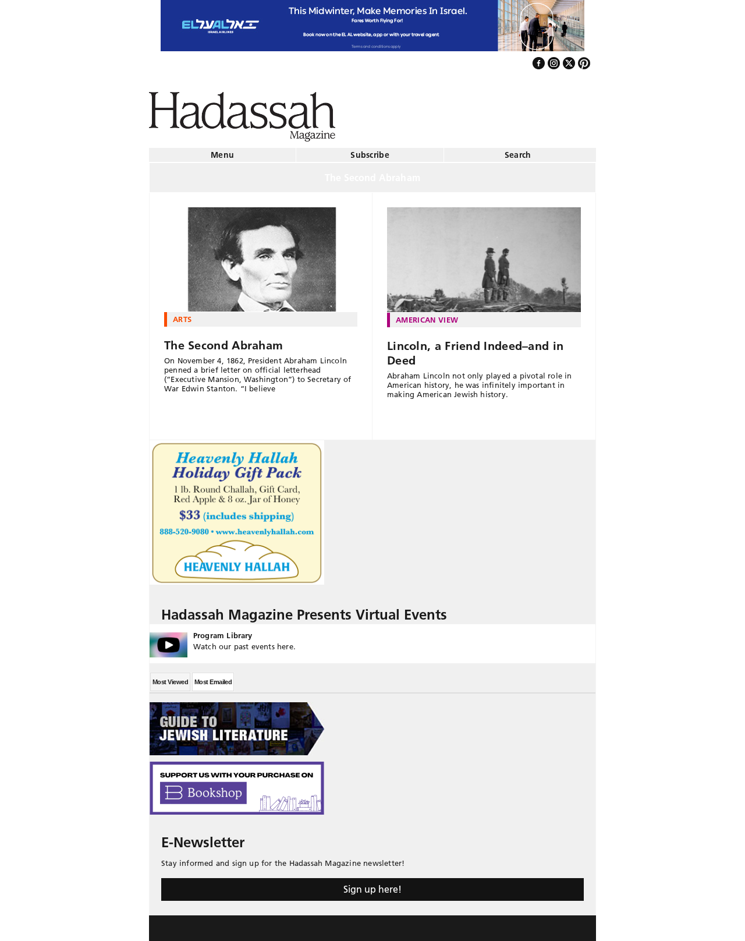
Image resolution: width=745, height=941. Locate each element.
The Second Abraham (223, 341)
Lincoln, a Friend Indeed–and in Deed (475, 348)
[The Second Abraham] (260, 255)
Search (518, 150)
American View (427, 315)
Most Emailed (213, 677)
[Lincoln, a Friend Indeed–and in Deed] (484, 255)
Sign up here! (372, 884)
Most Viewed (170, 677)
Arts (182, 314)
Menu (222, 150)
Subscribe (369, 150)
